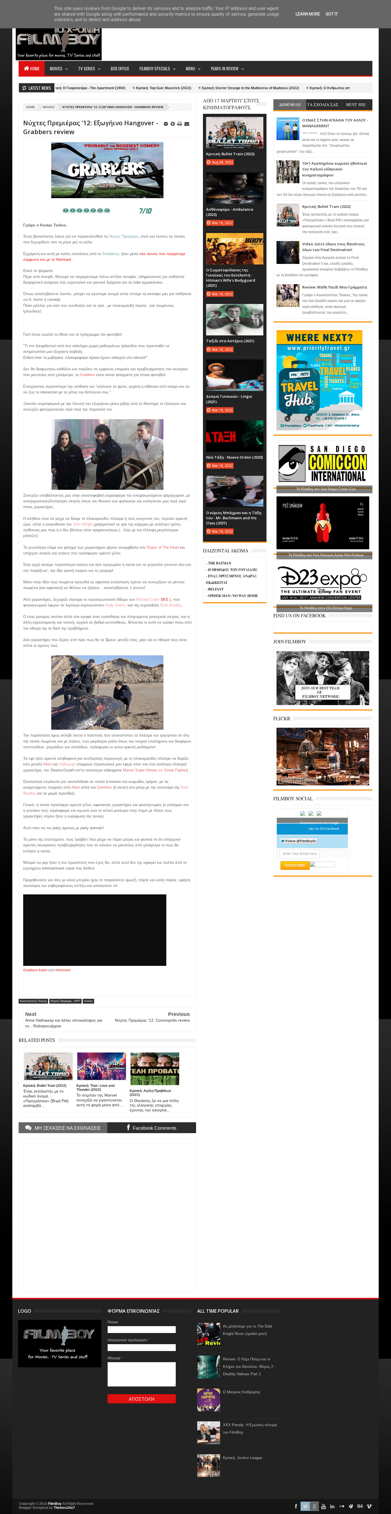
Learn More (308, 14)
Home (35, 68)
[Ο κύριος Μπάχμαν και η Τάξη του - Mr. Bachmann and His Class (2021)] (234, 481)
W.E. (166, 599)
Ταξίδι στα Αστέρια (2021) (230, 340)
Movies (56, 68)
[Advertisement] (268, 39)
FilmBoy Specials (154, 68)
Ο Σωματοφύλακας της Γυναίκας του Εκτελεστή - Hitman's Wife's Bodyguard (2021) (230, 277)
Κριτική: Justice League (242, 1458)
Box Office (120, 68)
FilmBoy (55, 1504)
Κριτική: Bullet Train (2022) (326, 206)
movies (48, 107)
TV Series (86, 68)
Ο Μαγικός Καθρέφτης (241, 1392)
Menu (190, 68)
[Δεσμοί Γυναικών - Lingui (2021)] (234, 365)
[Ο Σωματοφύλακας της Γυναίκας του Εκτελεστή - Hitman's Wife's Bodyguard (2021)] (234, 238)
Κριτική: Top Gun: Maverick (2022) (121, 88)
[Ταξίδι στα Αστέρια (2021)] (234, 309)
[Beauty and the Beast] (323, 784)
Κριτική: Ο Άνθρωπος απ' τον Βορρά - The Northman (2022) (315, 88)
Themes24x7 (64, 1508)
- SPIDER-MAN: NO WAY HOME (232, 595)
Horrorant (63, 970)
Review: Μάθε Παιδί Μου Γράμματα (334, 287)
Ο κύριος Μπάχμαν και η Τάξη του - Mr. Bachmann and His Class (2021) (233, 518)
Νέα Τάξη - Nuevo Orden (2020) (234, 457)
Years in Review (224, 68)
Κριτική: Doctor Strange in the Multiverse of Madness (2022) (207, 88)
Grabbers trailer (35, 970)
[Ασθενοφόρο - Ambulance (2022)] (234, 178)
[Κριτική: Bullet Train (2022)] (234, 122)
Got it (332, 14)
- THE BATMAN (218, 563)
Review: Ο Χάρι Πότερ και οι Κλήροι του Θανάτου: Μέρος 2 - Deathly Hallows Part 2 (249, 1366)
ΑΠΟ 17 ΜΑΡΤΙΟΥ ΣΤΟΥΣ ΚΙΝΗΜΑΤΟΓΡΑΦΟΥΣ (231, 104)
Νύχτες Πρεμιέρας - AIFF (65, 1001)
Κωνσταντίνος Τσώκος (33, 1001)
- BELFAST (215, 589)
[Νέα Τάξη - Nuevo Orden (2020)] (234, 426)
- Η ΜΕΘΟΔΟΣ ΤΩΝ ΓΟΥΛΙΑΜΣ (232, 569)
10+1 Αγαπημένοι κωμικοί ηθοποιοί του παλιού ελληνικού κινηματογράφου (334, 169)
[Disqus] (107, 1214)
